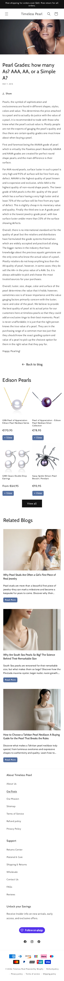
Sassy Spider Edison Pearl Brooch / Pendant (44, 477)
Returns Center (14, 849)
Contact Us (13, 879)
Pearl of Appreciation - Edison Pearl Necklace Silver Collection (46, 423)
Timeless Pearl (19, 969)
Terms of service (33, 974)
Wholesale (12, 871)
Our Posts (12, 791)
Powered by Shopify (34, 969)
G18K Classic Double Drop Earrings (14, 477)
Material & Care (15, 857)
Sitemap (11, 806)
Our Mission (13, 798)
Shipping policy (49, 974)
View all (32, 503)
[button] (6, 14)
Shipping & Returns (17, 864)
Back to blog (34, 364)
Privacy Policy (14, 828)
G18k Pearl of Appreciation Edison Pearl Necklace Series (15, 421)
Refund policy (14, 821)
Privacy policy (17, 974)
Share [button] (9, 93)
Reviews (11, 894)
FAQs (9, 886)
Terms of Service (15, 813)
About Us (12, 783)
